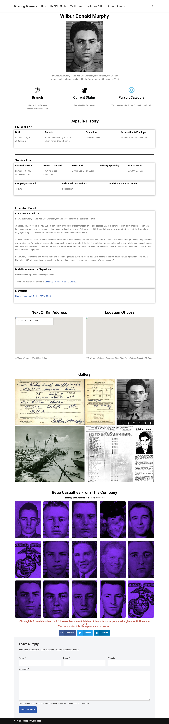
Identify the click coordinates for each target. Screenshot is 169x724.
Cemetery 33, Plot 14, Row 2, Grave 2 (60, 282)
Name (22, 658)
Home (44, 6)
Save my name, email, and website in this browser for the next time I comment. (55, 703)
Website (111, 658)
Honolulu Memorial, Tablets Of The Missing (34, 296)
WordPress (36, 721)
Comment (24, 669)
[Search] (153, 6)
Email (66, 658)
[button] (126, 6)
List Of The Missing (58, 6)
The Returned (76, 6)
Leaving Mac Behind (95, 6)
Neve (16, 721)
